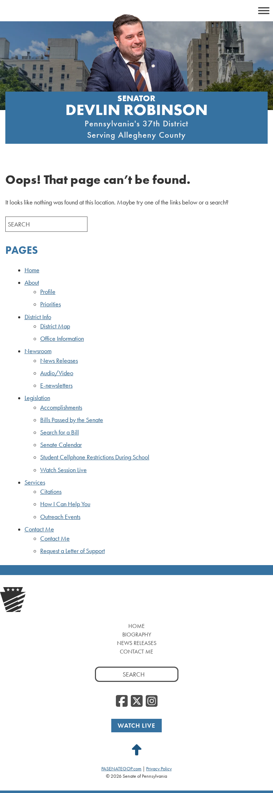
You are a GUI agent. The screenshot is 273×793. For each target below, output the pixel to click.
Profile (47, 292)
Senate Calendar (61, 445)
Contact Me (39, 529)
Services (35, 482)
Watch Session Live (63, 470)
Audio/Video (56, 373)
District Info (38, 317)
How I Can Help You (65, 504)
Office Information (62, 339)
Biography (136, 634)
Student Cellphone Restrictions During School (94, 457)
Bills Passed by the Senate (71, 420)
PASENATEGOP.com (121, 768)
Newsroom (38, 351)
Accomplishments (61, 407)
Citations (50, 492)
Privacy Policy (159, 768)
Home (32, 270)
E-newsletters (56, 385)
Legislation (37, 398)
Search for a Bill (59, 432)
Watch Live (136, 725)
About (32, 282)
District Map (55, 326)
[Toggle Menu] (263, 10)
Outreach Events (60, 517)
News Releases (59, 361)
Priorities (50, 304)
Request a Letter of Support (72, 551)
